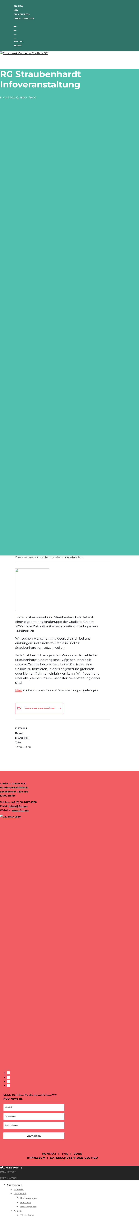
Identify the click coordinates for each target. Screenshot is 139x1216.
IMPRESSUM (36, 1157)
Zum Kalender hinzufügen (40, 708)
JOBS (78, 1153)
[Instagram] (15, 29)
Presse (18, 45)
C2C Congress (21, 14)
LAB (16, 10)
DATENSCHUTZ (61, 1157)
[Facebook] (15, 25)
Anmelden (34, 1136)
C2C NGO (18, 6)
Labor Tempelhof (24, 18)
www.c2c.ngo (20, 810)
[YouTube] (15, 37)
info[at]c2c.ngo (18, 806)
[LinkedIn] (15, 33)
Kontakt (19, 41)
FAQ (64, 1153)
